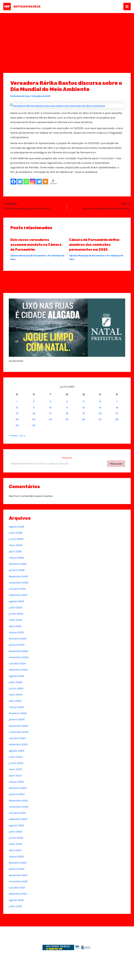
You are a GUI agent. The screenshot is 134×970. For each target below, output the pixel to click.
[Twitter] (20, 181)
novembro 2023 (19, 732)
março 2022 (16, 856)
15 (17, 413)
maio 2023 (15, 769)
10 (50, 407)
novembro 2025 (18, 582)
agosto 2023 (16, 750)
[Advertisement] (67, 37)
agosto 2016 (16, 900)
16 (34, 413)
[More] (45, 181)
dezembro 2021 (18, 875)
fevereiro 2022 (17, 862)
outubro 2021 (17, 887)
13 (100, 407)
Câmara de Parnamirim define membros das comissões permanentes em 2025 (94, 244)
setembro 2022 (18, 819)
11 (67, 407)
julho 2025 (15, 607)
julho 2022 (15, 831)
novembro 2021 (18, 881)
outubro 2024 (17, 663)
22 (17, 419)
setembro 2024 (18, 669)
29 (17, 425)
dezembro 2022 (18, 800)
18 (67, 413)
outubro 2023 (17, 738)
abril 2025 (15, 626)
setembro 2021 (18, 893)
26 (83, 419)
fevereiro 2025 (17, 638)
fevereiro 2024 (17, 713)
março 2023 (16, 781)
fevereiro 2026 (18, 563)
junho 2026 (16, 538)
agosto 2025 (16, 601)
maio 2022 (15, 843)
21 (117, 413)
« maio (13, 435)
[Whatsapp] (26, 181)
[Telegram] (39, 181)
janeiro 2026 (17, 570)
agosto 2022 (16, 825)
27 (100, 419)
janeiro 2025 (17, 644)
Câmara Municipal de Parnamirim (28, 255)
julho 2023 (15, 756)
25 (67, 419)
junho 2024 (16, 688)
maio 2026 (15, 545)
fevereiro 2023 (18, 788)
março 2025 (16, 632)
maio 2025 (15, 619)
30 (33, 425)
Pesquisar (67, 457)
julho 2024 (15, 682)
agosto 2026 (16, 526)
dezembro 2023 (18, 725)
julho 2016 (15, 906)
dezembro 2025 (18, 576)
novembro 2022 (18, 806)
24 (50, 419)
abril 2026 (15, 551)
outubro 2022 (17, 812)
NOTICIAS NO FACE (27, 6)
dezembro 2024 (18, 651)
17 (50, 413)
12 (83, 407)
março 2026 (16, 557)
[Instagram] (32, 181)
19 (83, 413)
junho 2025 (16, 613)
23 (33, 419)
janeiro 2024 (17, 719)
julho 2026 (15, 532)
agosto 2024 (16, 676)
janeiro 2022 (17, 868)
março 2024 (16, 707)
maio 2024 (15, 694)
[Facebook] (13, 181)
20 (100, 413)
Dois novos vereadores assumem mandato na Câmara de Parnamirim (35, 244)
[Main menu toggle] (127, 6)
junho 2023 (16, 763)
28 (116, 419)
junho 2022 (16, 837)
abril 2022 (15, 850)
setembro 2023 (18, 744)
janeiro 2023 (17, 794)
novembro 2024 (18, 657)
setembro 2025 (18, 594)
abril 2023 (15, 775)
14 (117, 407)
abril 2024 (15, 700)
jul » (22, 435)
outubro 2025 (17, 588)
